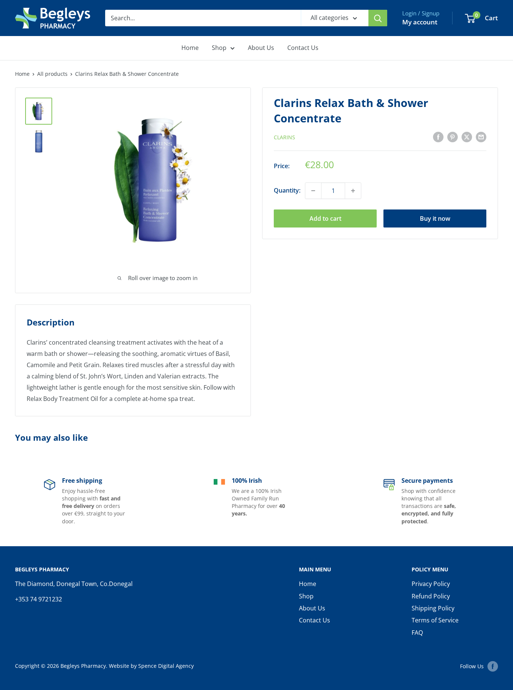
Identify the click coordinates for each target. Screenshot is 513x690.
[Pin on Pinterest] (452, 136)
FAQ (417, 632)
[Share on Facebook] (438, 136)
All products (52, 73)
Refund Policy (431, 596)
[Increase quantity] (353, 191)
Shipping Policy (433, 608)
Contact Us (302, 48)
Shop (219, 48)
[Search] (377, 18)
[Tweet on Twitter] (467, 136)
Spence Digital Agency (166, 665)
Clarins (284, 137)
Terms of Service (435, 620)
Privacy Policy (431, 584)
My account (420, 22)
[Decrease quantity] (313, 191)
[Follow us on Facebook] (492, 666)
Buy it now (435, 218)
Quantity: (287, 190)
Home (190, 48)
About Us (261, 48)
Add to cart (325, 218)
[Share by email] (481, 136)
